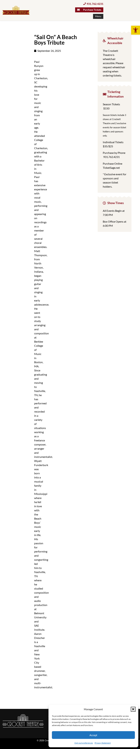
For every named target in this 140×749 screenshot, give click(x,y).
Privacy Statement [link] (103, 743)
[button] (133, 709)
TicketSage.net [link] (111, 167)
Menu (98, 16)
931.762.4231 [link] (111, 156)
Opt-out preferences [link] (83, 743)
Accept (93, 735)
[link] (135, 30)
